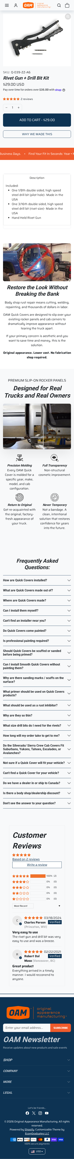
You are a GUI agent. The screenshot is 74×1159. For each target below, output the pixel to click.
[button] (6, 5)
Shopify (29, 1129)
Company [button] (10, 1071)
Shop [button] (7, 1060)
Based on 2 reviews (26, 859)
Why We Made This (37, 134)
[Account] (15, 5)
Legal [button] (7, 1092)
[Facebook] (27, 1113)
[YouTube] (46, 1113)
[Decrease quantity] (6, 107)
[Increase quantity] (18, 107)
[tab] (37, 178)
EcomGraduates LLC (37, 1133)
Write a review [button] (37, 864)
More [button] (7, 1082)
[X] (34, 1113)
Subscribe (61, 1028)
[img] (33, 917)
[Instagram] (40, 1113)
